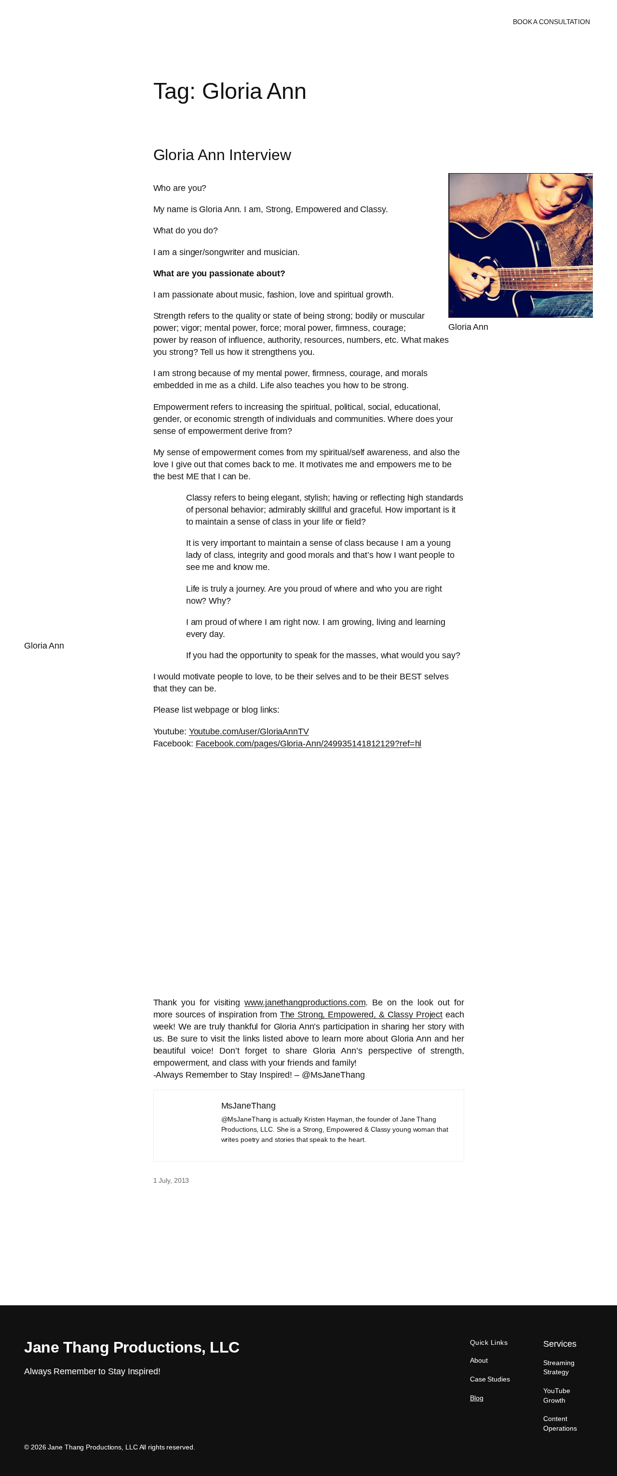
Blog (476, 1398)
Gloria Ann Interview (222, 155)
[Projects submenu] (361, 22)
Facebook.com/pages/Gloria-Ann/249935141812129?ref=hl (309, 743)
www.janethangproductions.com (304, 1002)
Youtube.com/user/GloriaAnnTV (249, 731)
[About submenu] (314, 22)
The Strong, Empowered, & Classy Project (361, 1014)
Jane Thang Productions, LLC (80, 22)
